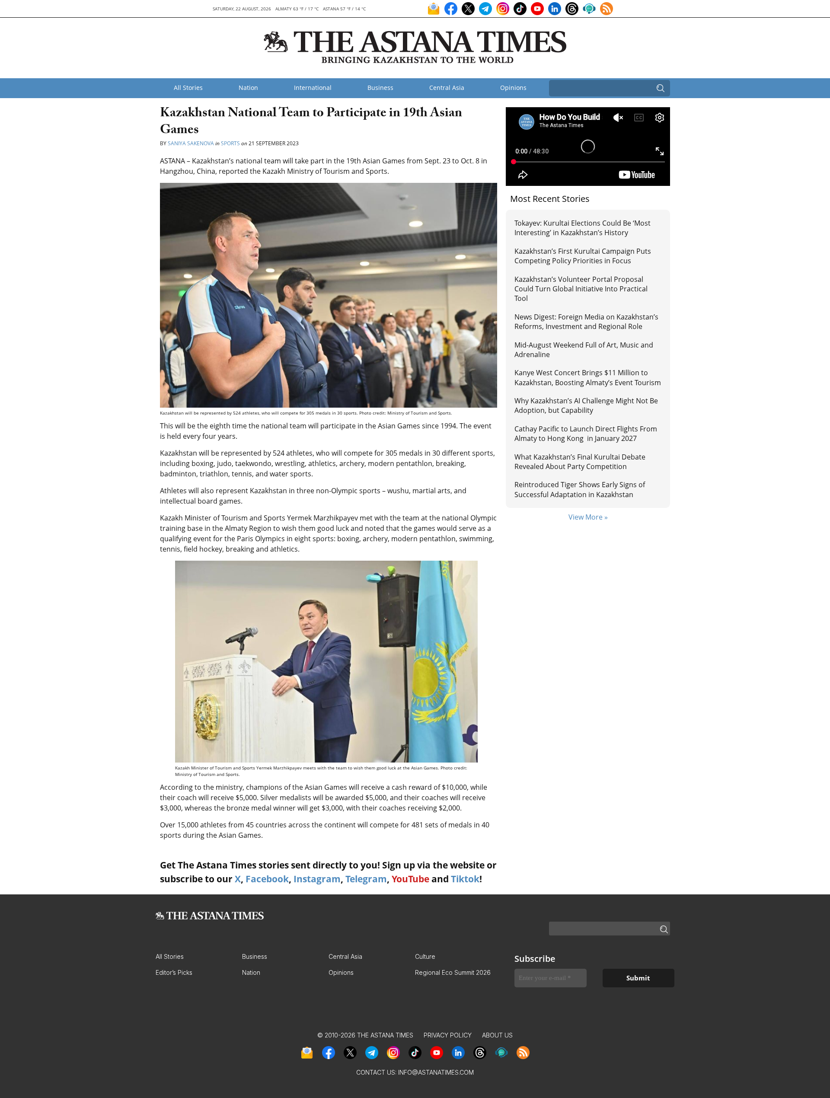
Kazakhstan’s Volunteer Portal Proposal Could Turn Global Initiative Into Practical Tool (581, 288)
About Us (497, 1035)
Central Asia (446, 87)
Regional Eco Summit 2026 (453, 972)
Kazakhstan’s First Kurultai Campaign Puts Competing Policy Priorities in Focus (582, 255)
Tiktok (465, 879)
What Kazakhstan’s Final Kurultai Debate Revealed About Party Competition (579, 461)
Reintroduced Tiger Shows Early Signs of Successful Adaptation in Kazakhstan (579, 489)
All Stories (188, 87)
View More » (588, 517)
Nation (248, 87)
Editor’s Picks (174, 972)
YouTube (410, 879)
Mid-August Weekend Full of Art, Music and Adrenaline (583, 349)
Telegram (366, 879)
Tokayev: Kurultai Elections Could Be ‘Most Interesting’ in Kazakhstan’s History (582, 227)
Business (380, 87)
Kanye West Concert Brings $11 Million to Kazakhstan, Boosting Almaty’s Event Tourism (587, 377)
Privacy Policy (448, 1035)
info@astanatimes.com (436, 1072)
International (313, 87)
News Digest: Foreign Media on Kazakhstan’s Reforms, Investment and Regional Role (586, 321)
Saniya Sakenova (191, 143)
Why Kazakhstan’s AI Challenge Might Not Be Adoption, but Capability (586, 405)
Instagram (317, 879)
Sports (230, 143)
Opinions (513, 87)
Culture (425, 956)
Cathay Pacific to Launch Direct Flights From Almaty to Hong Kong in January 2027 (585, 433)
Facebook (267, 879)
